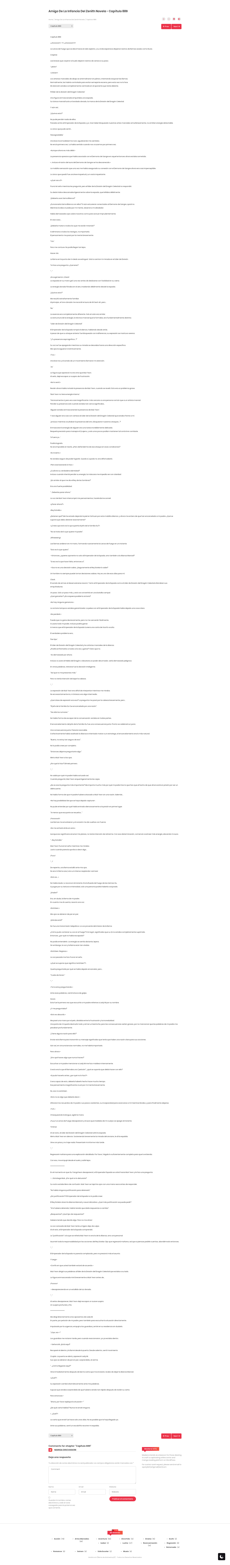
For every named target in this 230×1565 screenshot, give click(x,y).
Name (51, 1487)
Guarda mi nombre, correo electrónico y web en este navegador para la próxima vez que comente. (62, 1504)
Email (81, 1487)
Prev (167, 26)
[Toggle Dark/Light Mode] (179, 19)
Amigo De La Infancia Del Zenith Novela (70, 20)
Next (176, 26)
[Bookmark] (174, 19)
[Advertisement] (115, 1548)
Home (51, 20)
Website (112, 1487)
